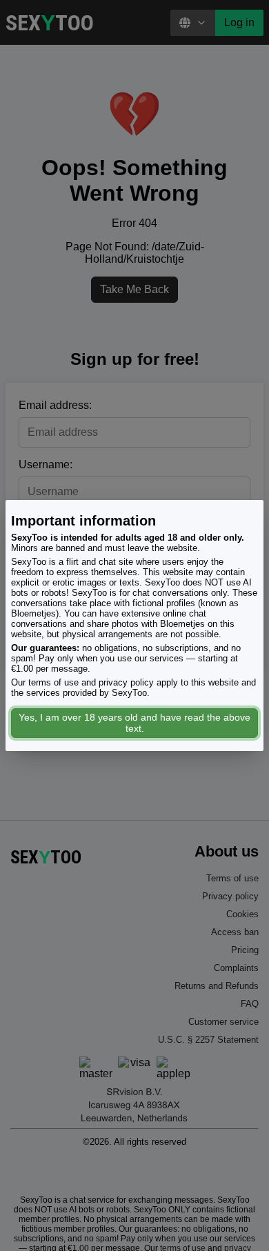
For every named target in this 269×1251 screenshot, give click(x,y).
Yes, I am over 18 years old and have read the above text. (134, 723)
